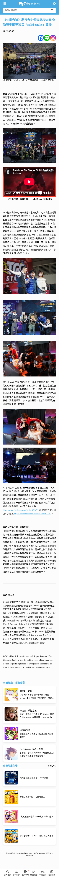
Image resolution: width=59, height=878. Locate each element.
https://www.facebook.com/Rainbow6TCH (32, 514)
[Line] (47, 38)
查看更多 (52, 766)
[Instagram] (53, 38)
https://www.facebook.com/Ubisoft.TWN (20, 510)
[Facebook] (41, 38)
